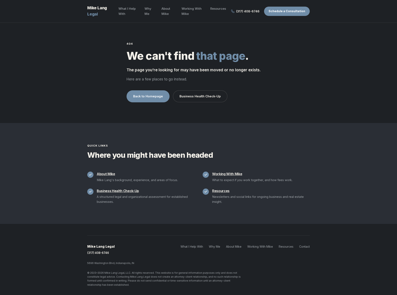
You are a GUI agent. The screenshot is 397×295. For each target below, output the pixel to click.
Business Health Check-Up (200, 96)
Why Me (214, 246)
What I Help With (192, 246)
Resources (218, 9)
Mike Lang (97, 11)
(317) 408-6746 (98, 252)
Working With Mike (227, 174)
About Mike (106, 174)
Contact (304, 246)
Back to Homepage (148, 96)
